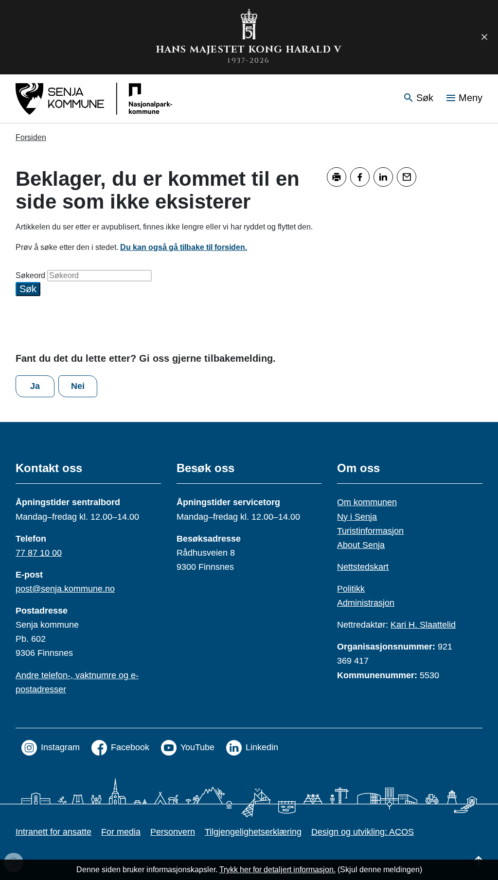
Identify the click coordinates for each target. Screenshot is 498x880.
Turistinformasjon (370, 531)
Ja (35, 386)
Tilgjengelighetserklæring (253, 832)
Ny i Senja (357, 517)
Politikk (351, 589)
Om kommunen (367, 502)
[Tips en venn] (406, 177)
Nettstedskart (363, 567)
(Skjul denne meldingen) (380, 869)
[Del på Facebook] (360, 177)
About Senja (361, 545)
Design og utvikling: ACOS (362, 832)
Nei (78, 386)
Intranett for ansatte (53, 832)
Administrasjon (365, 603)
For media (121, 832)
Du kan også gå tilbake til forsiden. (183, 247)
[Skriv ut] (336, 177)
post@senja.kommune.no (65, 589)
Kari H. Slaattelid (423, 625)
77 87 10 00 (39, 553)
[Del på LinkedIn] (383, 177)
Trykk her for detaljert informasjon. (277, 869)
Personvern (172, 832)
